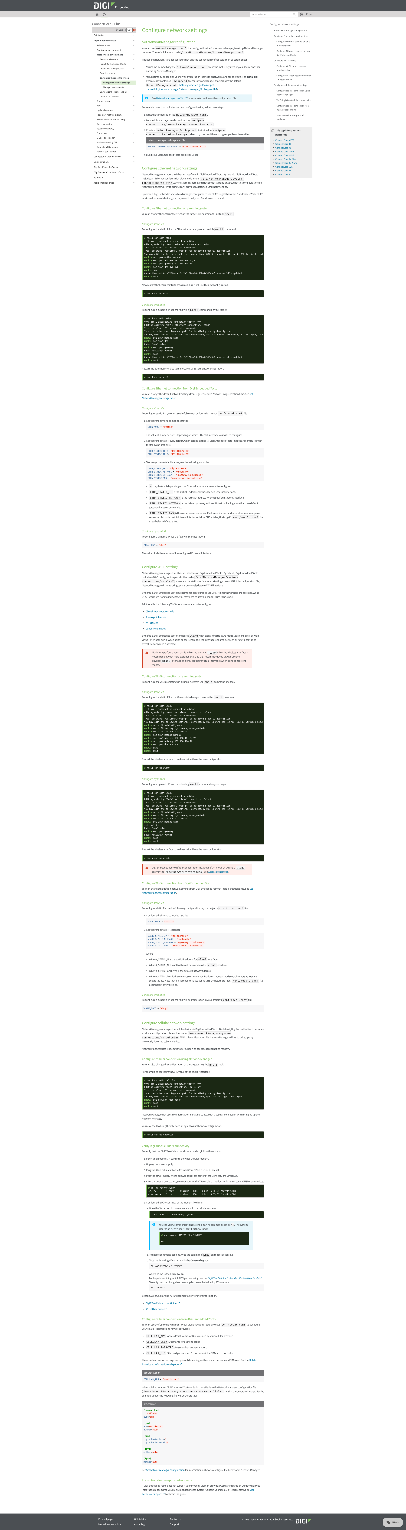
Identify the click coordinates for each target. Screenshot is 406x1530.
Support (174, 1524)
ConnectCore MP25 (284, 140)
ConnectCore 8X (283, 170)
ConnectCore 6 (282, 174)
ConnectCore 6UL (283, 167)
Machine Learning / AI (107, 142)
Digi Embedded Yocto (105, 40)
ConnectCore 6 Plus (106, 23)
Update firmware (105, 110)
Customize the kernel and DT (113, 92)
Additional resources (104, 183)
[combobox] (274, 14)
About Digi (139, 1524)
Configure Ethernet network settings (291, 36)
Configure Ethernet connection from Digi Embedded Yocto (293, 53)
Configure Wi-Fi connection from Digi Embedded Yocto (293, 77)
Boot (99, 105)
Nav (310, 14)
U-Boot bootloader (106, 137)
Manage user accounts (113, 87)
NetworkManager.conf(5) (169, 98)
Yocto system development (110, 54)
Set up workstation (109, 59)
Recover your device (106, 151)
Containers (102, 133)
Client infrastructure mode (160, 611)
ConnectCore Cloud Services (107, 156)
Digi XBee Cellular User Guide (161, 1303)
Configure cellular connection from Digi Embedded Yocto (292, 107)
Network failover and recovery (111, 119)
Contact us (175, 1519)
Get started (99, 35)
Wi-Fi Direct (152, 623)
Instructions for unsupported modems (290, 117)
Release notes (103, 45)
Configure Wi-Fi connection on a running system (291, 68)
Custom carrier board (110, 96)
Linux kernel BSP (102, 162)
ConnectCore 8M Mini (285, 159)
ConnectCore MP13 (284, 151)
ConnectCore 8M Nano (286, 163)
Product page (105, 1519)
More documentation (109, 1524)
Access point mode (156, 617)
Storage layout (104, 101)
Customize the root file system (114, 78)
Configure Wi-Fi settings (285, 60)
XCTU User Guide (155, 1309)
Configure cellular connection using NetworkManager (293, 92)
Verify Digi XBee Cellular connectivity (293, 100)
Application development (109, 50)
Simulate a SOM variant (107, 147)
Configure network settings (116, 82)
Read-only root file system (109, 115)
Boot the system (107, 73)
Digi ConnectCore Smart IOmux (109, 172)
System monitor (104, 124)
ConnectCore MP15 (284, 155)
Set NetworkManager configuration (165, 1470)
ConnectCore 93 (283, 147)
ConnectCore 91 (283, 144)
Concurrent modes (156, 629)
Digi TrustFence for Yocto (106, 167)
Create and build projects (112, 68)
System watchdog (105, 128)
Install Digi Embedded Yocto (113, 64)
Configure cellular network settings (290, 85)
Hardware (98, 177)
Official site (140, 1519)
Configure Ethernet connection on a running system (293, 43)
